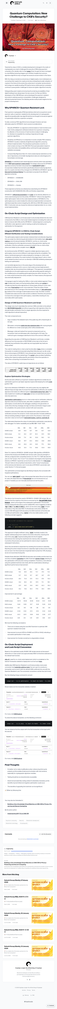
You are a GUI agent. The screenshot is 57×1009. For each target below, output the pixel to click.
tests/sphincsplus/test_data (39, 392)
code (31, 195)
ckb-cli (7, 659)
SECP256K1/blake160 (14, 308)
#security (21, 820)
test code (27, 394)
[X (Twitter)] (15, 55)
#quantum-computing (11, 820)
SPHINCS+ (8, 162)
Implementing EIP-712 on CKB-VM (18, 813)
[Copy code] (50, 520)
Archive (24, 990)
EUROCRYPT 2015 (38, 166)
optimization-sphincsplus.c (13, 399)
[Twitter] (27, 980)
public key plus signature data (30, 325)
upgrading (20, 559)
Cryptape (11, 56)
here (39, 349)
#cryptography (23, 823)
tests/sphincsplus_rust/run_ (33, 418)
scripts (44, 283)
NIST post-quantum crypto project (19, 164)
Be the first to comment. (33, 839)
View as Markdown (41, 20)
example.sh (45, 418)
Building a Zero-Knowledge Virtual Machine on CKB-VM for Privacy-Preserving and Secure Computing (29, 805)
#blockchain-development (32, 820)
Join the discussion (46, 834)
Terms (33, 990)
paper (29, 71)
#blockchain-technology (12, 823)
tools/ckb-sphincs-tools (22, 667)
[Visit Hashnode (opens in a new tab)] (28, 1001)
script (32, 355)
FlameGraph (27, 478)
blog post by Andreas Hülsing (14, 172)
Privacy (29, 990)
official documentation (20, 195)
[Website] (29, 980)
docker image (40, 559)
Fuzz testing (15, 287)
